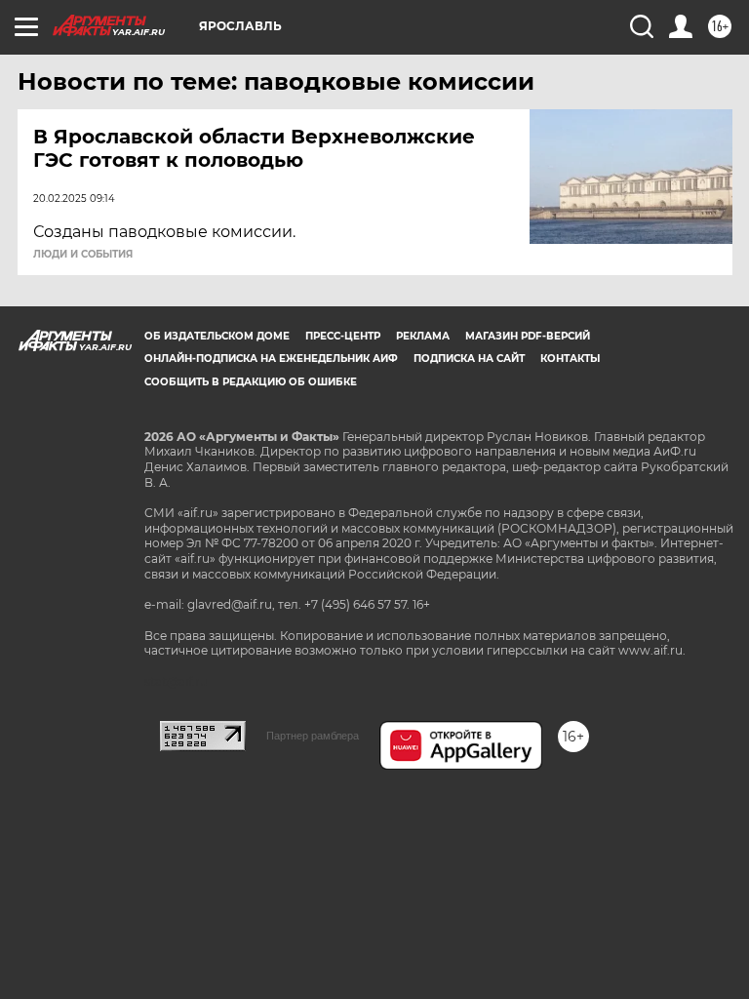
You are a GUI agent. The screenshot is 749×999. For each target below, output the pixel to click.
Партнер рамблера (312, 735)
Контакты (570, 358)
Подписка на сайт (469, 358)
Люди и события (83, 255)
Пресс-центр (342, 336)
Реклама (423, 336)
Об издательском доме (217, 336)
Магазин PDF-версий (527, 336)
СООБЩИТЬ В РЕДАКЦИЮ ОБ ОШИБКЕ (250, 382)
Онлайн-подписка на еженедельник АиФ (271, 358)
